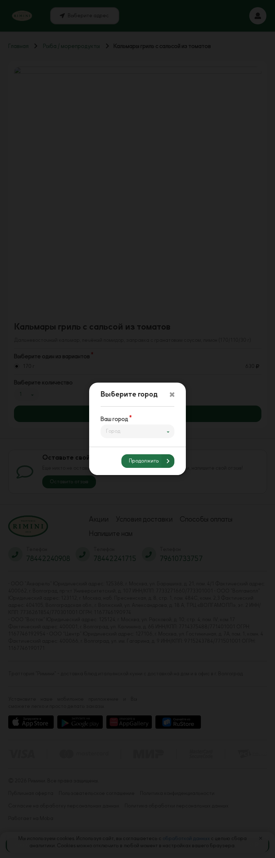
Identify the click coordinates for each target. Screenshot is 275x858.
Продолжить (144, 461)
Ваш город (114, 419)
